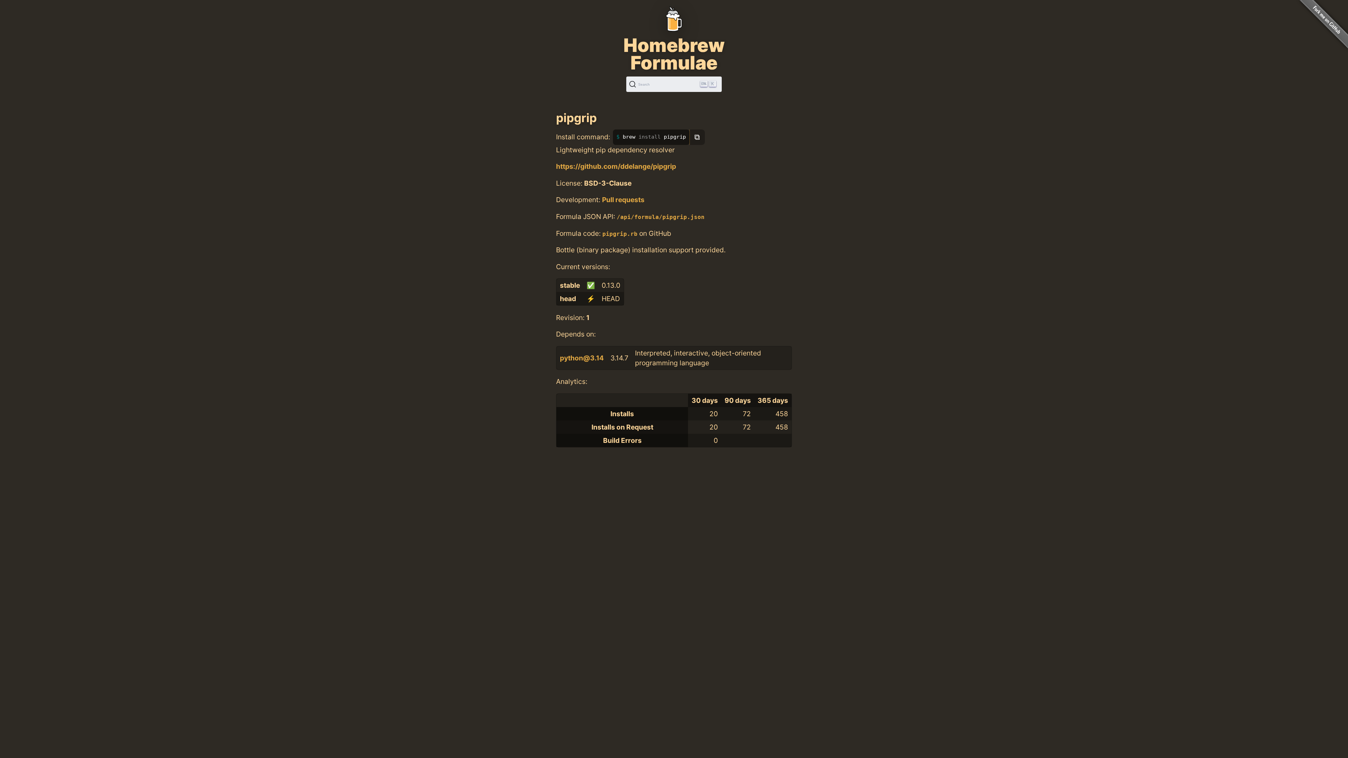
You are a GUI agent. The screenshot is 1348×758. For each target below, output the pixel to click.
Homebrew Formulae (674, 54)
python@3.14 (582, 358)
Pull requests (623, 199)
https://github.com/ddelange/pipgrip (616, 166)
